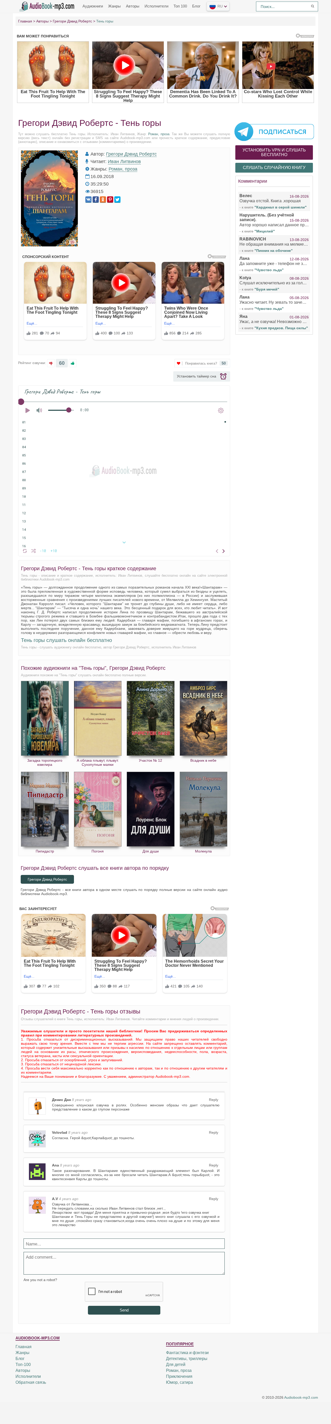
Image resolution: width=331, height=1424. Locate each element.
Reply (213, 1100)
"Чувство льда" (269, 270)
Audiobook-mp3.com (301, 1397)
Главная (24, 1347)
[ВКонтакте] (88, 199)
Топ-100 (23, 1364)
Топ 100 (180, 6)
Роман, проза (158, 134)
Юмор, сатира (179, 1382)
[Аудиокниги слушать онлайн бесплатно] (47, 6)
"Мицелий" (264, 231)
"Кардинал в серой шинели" (280, 207)
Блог (196, 6)
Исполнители (156, 6)
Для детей (175, 1364)
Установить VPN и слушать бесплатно (274, 152)
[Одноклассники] (103, 199)
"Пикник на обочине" (273, 250)
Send (124, 1310)
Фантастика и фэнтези (187, 1352)
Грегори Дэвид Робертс (131, 154)
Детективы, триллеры (186, 1358)
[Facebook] (96, 199)
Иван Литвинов (124, 161)
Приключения (179, 1376)
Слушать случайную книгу (274, 167)
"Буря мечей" (266, 289)
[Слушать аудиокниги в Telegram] (274, 131)
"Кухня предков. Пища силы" (281, 328)
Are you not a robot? (40, 1280)
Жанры (114, 6)
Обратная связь (31, 1382)
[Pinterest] (110, 199)
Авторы (132, 6)
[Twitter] (117, 199)
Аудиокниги (92, 6)
